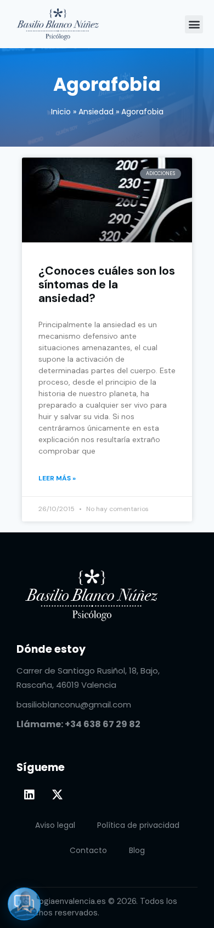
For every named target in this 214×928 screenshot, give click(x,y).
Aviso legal (55, 825)
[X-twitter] (57, 794)
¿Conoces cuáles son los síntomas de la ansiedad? (106, 284)
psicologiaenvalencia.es (61, 901)
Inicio (61, 111)
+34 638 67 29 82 (102, 724)
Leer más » (57, 478)
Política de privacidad (138, 825)
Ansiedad (96, 111)
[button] (194, 24)
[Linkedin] (29, 794)
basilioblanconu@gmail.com (73, 704)
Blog (137, 850)
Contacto (88, 850)
